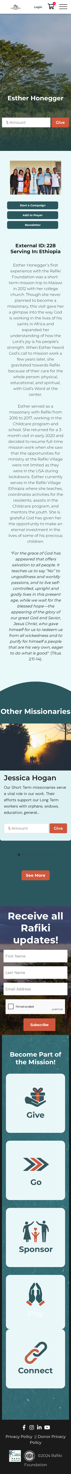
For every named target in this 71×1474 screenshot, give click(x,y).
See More (35, 875)
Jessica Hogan (30, 777)
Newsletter (33, 225)
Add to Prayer (33, 215)
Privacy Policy (19, 1436)
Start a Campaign (33, 205)
